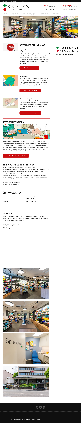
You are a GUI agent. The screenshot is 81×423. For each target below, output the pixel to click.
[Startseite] (21, 7)
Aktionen (56, 14)
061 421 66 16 (52, 6)
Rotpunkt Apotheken (14, 1)
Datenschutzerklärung (26, 419)
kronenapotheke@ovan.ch (50, 9)
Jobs (23, 1)
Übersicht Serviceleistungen (16, 155)
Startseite (4, 1)
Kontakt (15, 14)
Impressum (34, 419)
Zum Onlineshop (29, 68)
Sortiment (44, 14)
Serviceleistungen (29, 14)
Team (5, 14)
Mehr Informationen (30, 90)
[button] (37, 407)
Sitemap (38, 419)
